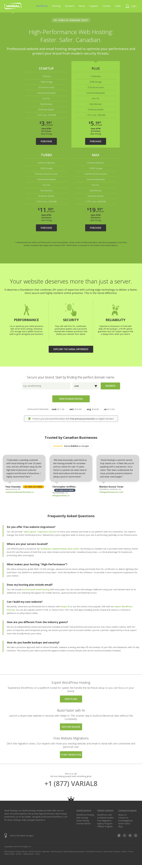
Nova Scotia (108, 851)
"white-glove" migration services (40, 531)
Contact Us (123, 817)
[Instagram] (136, 835)
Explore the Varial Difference (71, 349)
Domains (69, 5)
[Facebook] (130, 835)
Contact (106, 5)
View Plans (71, 699)
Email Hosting (82, 820)
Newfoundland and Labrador (74, 851)
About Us (122, 814)
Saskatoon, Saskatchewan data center (59, 548)
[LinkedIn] (119, 835)
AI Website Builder (105, 817)
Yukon (37, 854)
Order (118, 5)
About (82, 5)
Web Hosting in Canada (12, 851)
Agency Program (104, 823)
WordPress (42, 5)
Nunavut (117, 851)
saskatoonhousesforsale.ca (20, 492)
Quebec (19, 854)
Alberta (24, 851)
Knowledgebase (125, 820)
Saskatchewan (28, 854)
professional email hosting (36, 589)
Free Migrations (104, 820)
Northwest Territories (94, 851)
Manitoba (45, 851)
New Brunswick (56, 851)
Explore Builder (71, 726)
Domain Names (83, 823)
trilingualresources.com (111, 492)
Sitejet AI (65, 606)
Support (93, 5)
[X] (124, 835)
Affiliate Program (105, 826)
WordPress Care (104, 814)
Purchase (46, 141)
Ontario (124, 851)
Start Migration (71, 754)
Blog (120, 826)
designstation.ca (60, 495)
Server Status (124, 823)
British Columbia (35, 851)
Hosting (56, 5)
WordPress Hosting (85, 814)
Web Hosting (82, 817)
